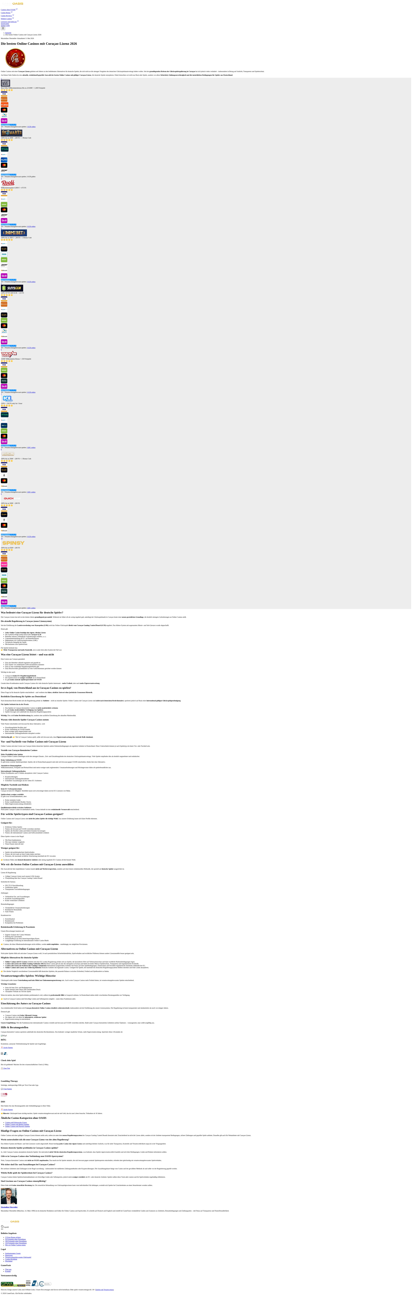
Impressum (9, 1250)
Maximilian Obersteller (9, 1202)
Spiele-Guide (5, 26)
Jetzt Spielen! (5, 125)
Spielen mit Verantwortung (105, 1285)
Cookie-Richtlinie (11, 1254)
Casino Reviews (6, 16)
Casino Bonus (5, 13)
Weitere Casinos (6, 19)
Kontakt (8, 1266)
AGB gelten (31, 127)
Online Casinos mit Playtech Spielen (17, 1121)
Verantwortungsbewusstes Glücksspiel (18, 1252)
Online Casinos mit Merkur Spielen (17, 1119)
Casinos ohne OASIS (8, 10)
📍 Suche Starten (7, 1048)
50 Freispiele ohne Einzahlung (15, 1234)
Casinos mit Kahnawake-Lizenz (16, 1117)
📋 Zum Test (5, 1068)
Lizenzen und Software (9, 22)
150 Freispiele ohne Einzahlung (16, 1238)
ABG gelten (31, 447)
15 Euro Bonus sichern (13, 1232)
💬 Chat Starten (6, 1084)
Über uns (8, 1264)
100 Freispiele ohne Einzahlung (16, 1236)
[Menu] (3, 28)
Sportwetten (5, 24)
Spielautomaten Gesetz (13, 1248)
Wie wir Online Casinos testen (15, 1240)
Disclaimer (8, 1256)
